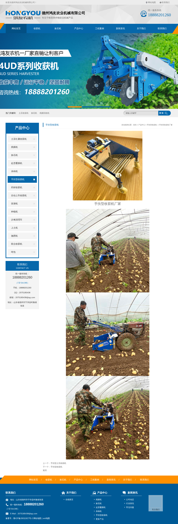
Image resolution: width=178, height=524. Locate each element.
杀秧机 (99, 511)
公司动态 (130, 499)
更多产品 (100, 519)
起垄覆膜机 (101, 507)
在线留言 (69, 499)
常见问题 (130, 507)
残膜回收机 (44, 113)
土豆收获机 (24, 113)
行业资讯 (130, 503)
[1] (89, 71)
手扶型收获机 (152, 125)
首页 (135, 125)
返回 (45, 470)
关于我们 (141, 28)
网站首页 (16, 28)
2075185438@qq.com (25, 297)
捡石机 (58, 28)
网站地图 (152, 2)
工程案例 (99, 28)
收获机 (37, 28)
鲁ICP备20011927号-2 (23, 518)
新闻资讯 (120, 28)
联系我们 (166, 2)
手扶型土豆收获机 (58, 463)
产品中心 (78, 28)
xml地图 (46, 518)
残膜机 (99, 499)
